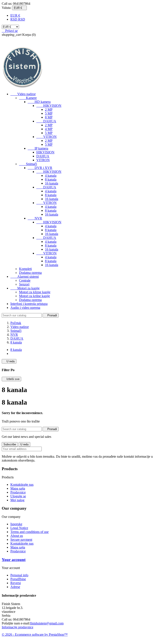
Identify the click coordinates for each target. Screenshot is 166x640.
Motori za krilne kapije (34, 296)
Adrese (15, 587)
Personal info (19, 575)
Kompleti (25, 269)
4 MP (49, 129)
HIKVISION (48, 105)
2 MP (49, 109)
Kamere (28, 98)
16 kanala (51, 183)
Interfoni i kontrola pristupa (29, 304)
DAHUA (46, 121)
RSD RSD (17, 19)
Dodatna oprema (30, 272)
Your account (14, 559)
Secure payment (21, 539)
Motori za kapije (25, 288)
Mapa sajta (17, 488)
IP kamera (38, 148)
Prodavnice (18, 492)
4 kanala (50, 175)
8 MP (49, 117)
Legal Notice (19, 528)
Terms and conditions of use (29, 532)
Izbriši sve (11, 379)
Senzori (24, 284)
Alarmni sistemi (24, 276)
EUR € (15, 15)
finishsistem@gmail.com (47, 623)
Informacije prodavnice (17, 627)
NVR (35, 218)
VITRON (46, 137)
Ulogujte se (18, 496)
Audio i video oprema (25, 307)
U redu (9, 361)
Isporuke (16, 524)
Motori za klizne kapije (34, 292)
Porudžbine (18, 579)
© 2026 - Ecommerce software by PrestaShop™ (35, 634)
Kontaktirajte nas (22, 484)
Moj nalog (17, 500)
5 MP (49, 113)
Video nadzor (23, 94)
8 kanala (50, 179)
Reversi (15, 583)
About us (16, 536)
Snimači (28, 164)
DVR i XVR (40, 168)
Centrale (24, 280)
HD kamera (39, 102)
